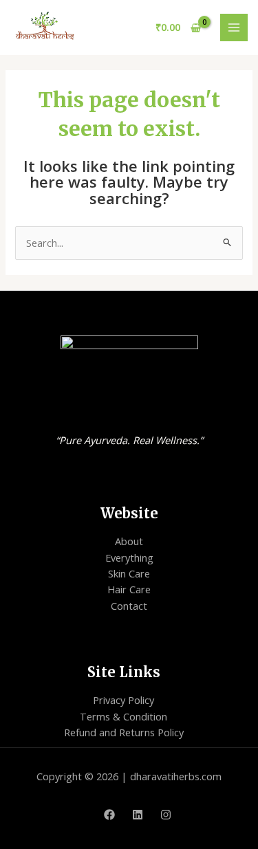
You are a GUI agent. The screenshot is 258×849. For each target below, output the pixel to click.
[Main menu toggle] (234, 27)
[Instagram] (165, 814)
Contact (129, 606)
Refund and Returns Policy (124, 732)
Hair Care (129, 589)
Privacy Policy (123, 700)
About (129, 541)
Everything (129, 557)
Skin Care (129, 573)
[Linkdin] (137, 814)
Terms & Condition (123, 716)
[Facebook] (109, 814)
